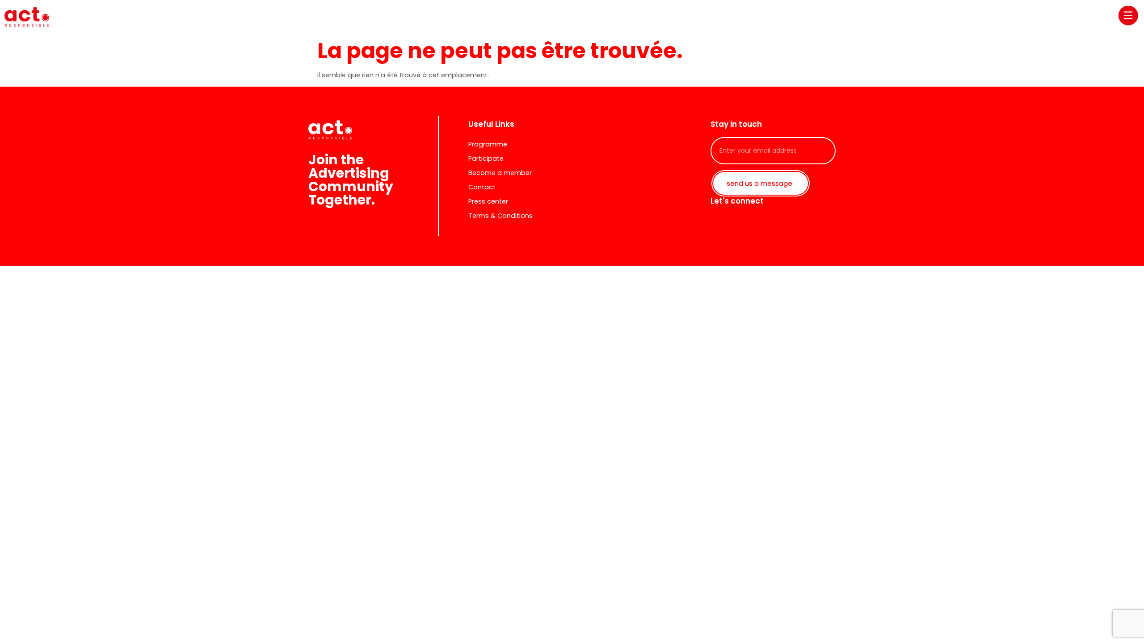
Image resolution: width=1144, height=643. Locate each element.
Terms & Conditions (500, 215)
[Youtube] (780, 223)
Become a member (500, 172)
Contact (482, 187)
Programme (487, 144)
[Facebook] (740, 223)
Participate (486, 158)
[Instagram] (760, 223)
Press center (488, 201)
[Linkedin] (719, 223)
